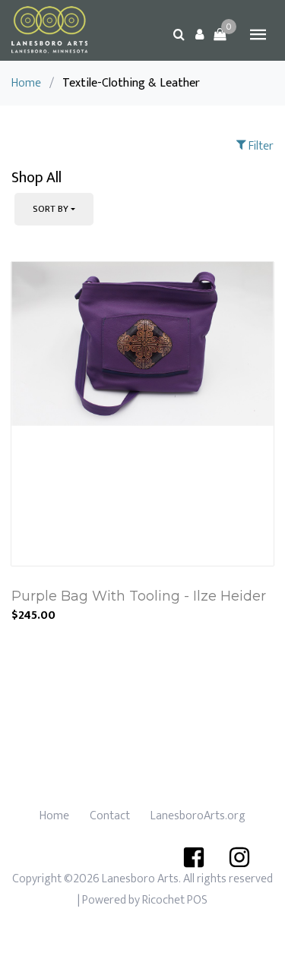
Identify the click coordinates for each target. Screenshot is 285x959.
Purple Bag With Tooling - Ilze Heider (138, 596)
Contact (110, 816)
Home (26, 83)
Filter (260, 146)
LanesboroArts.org (197, 816)
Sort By (50, 208)
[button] (199, 34)
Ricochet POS (174, 900)
